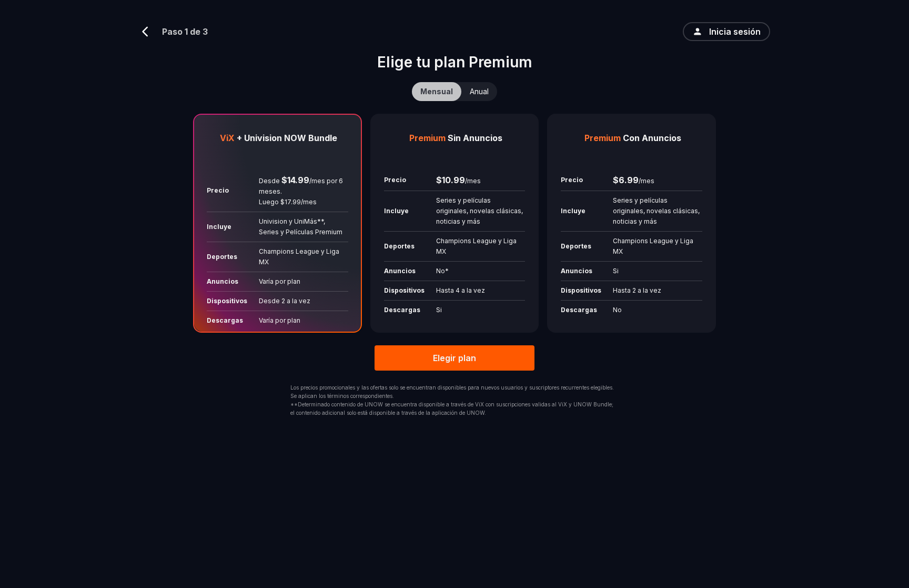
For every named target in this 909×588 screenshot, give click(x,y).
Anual (479, 91)
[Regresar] (149, 31)
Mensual (436, 91)
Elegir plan (454, 358)
